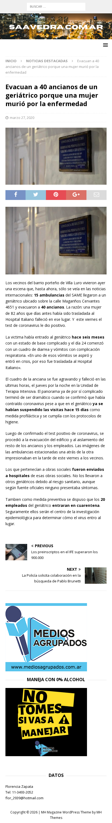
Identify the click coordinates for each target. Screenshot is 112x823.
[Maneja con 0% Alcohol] (46, 753)
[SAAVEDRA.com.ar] (56, 36)
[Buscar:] (56, 6)
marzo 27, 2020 (22, 117)
